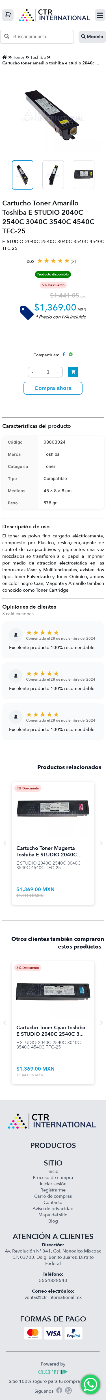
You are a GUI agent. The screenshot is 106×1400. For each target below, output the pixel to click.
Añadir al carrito (53, 803)
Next (101, 843)
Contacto (53, 1202)
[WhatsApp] (68, 1391)
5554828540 (53, 1280)
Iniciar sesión (53, 1184)
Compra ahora (53, 388)
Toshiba (38, 57)
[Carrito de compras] (8, 15)
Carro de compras (53, 1196)
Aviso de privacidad (53, 1209)
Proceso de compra (53, 1178)
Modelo (94, 37)
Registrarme (53, 1190)
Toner (18, 57)
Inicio (53, 1171)
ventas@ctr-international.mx (53, 1297)
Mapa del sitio (53, 1215)
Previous (4, 843)
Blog (53, 1221)
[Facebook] (59, 1391)
